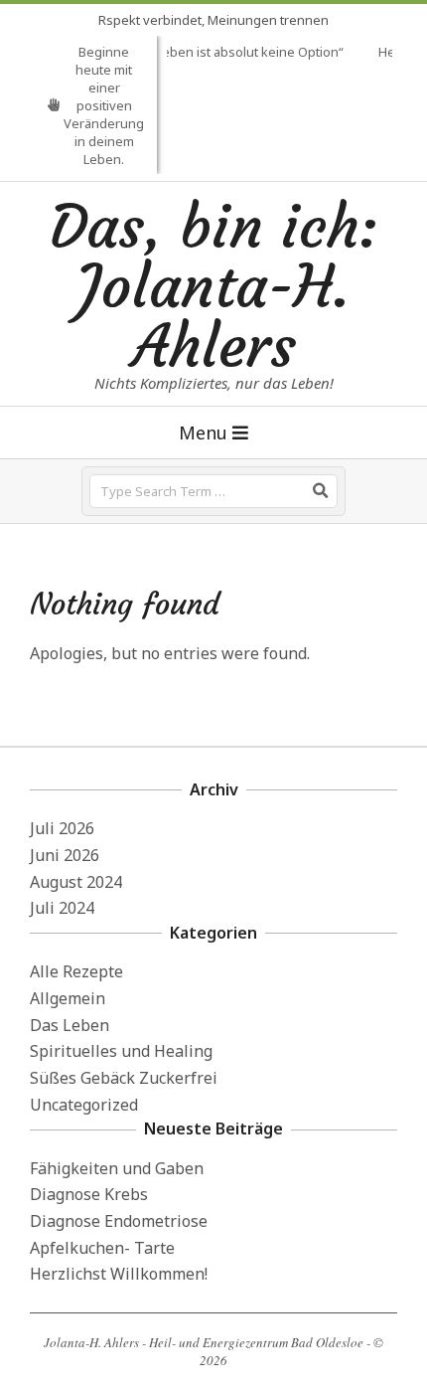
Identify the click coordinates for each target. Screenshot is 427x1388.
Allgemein (67, 998)
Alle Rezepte (76, 971)
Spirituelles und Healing (121, 1051)
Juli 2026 (62, 828)
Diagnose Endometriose (119, 1221)
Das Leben (69, 1025)
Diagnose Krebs (89, 1194)
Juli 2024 (62, 908)
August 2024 (76, 882)
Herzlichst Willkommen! (119, 1274)
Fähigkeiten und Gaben (117, 1168)
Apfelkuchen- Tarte (102, 1248)
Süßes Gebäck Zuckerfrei (123, 1078)
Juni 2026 (64, 855)
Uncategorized (84, 1105)
